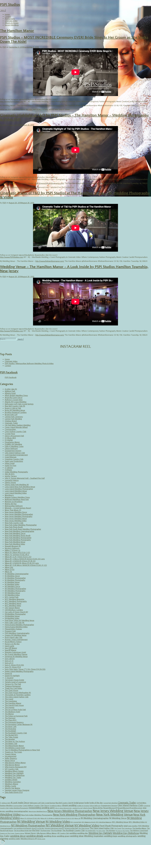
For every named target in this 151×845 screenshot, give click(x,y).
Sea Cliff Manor (11, 648)
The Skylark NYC (11, 735)
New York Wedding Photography (18, 540)
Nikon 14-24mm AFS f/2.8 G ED (17, 553)
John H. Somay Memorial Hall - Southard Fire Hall (69, 808)
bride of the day (96, 803)
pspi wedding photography (22, 828)
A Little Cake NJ (11, 389)
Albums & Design (12, 23)
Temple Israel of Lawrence (15, 682)
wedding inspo (110, 836)
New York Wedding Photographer (18, 538)
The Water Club (11, 744)
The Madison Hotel (12, 712)
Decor (46, 806)
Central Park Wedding (13, 419)
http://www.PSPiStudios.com (11, 101)
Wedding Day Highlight (14, 773)
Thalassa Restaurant (13, 686)
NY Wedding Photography (15, 591)
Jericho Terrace (11, 476)
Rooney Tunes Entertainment (16, 640)
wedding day (82, 833)
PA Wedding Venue (12, 616)
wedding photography (127, 836)
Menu (3, 10)
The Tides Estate (11, 737)
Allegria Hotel (10, 393)
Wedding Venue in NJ (29, 839)
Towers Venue (10, 754)
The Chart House (11, 690)
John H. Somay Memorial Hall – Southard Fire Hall (25, 478)
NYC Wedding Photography (16, 601)
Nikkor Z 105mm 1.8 (12, 550)
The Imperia (9, 707)
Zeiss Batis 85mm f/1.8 (14, 792)
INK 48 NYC (10, 474)
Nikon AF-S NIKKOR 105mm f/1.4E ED (20, 561)
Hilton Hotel (10, 463)
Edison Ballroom (11, 448)
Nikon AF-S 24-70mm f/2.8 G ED (18, 557)
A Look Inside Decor (20, 802)
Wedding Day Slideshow (15, 775)
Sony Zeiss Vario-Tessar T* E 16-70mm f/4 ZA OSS (25, 669)
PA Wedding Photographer (15, 614)
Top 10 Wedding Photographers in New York (22, 750)
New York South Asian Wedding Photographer (23, 529)
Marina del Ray (11, 504)
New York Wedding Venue (15, 542)
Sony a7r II (9, 663)
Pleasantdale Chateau (13, 629)
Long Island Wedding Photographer (19, 489)
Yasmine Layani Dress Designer (17, 790)
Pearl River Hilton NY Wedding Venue (19, 620)
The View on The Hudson (15, 741)
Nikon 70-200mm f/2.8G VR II (17, 555)
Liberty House (10, 482)
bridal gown (79, 803)
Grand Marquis (10, 457)
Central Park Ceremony (14, 417)
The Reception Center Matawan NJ (18, 724)
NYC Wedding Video (13, 606)
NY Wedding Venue (12, 593)
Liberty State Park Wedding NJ (17, 485)
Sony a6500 (10, 659)
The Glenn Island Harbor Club (16, 697)
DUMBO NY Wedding (13, 444)
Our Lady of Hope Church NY (16, 612)
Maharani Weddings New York (17, 499)
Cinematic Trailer (11, 423)
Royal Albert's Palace (13, 642)
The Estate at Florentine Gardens (18, 695)
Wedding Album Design (14, 771)
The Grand (9, 699)
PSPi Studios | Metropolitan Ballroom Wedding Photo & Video (29, 363)
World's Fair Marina (12, 788)
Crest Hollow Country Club (15, 432)
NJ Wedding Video (12, 584)
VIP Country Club (11, 769)
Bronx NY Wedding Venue (15, 410)
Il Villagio (8, 470)
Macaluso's (9, 495)
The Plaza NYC (11, 720)
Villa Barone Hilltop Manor (15, 763)
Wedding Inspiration (13, 782)
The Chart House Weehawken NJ (18, 693)
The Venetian (10, 739)
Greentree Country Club (14, 459)
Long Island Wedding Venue (16, 491)
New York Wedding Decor (15, 533)
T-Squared (9, 678)
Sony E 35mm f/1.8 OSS (14, 665)
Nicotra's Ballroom (12, 548)
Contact (8, 17)
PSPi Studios (10, 4)
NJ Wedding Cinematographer (17, 574)
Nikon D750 (9, 569)
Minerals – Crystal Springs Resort (18, 508)
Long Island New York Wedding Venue (20, 487)
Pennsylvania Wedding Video (16, 627)
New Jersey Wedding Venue (16, 519)
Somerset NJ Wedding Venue (16, 657)
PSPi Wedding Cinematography (17, 633)
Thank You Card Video (13, 688)
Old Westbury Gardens (14, 610)
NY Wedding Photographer (15, 589)
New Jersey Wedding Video (16, 521)
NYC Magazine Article (89, 822)
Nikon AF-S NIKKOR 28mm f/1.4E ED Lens (22, 563)
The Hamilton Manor (17, 31)
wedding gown (63, 836)
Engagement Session (13, 451)
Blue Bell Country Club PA (15, 406)
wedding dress (50, 836)
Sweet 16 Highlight (12, 676)
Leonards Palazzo (12, 480)
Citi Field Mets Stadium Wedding (18, 425)
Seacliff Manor (10, 650)
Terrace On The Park (13, 684)
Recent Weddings (12, 25)
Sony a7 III (9, 661)
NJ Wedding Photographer (15, 578)
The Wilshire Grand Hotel (15, 748)
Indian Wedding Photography (16, 472)
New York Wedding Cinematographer (19, 531)
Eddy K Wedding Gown (14, 446)
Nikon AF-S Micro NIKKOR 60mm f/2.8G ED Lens (25, 559)
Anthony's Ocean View (14, 400)
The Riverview (10, 729)
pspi (126, 825)
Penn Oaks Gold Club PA (14, 623)
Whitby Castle (10, 786)
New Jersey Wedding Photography (18, 516)
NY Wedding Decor (12, 586)
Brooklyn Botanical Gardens (16, 412)
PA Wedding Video (12, 618)
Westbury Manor (11, 784)
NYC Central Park (11, 597)
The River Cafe (10, 727)
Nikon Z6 (8, 572)
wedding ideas (77, 836)
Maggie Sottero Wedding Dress (17, 497)
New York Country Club (14, 523)
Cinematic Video (11, 21)
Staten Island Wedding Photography (19, 671)
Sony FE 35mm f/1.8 (13, 667)
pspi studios (133, 826)
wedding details (11, 780)
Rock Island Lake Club (13, 637)
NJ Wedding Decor (12, 576)
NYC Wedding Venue (13, 603)
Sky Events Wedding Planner (16, 654)
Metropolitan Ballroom (14, 506)
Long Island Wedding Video (16, 493)
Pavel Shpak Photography (111, 826)
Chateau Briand (11, 421)
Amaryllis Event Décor (13, 398)
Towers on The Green (13, 752)
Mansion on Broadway (14, 502)
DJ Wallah (9, 440)
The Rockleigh (10, 731)
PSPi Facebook (9, 372)
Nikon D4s (9, 567)
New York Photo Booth (14, 527)
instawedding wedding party (42, 808)
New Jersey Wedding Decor (16, 512)
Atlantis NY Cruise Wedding (15, 402)
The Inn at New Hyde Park (15, 710)
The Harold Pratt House (14, 705)
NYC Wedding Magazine (14, 599)
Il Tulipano (9, 468)
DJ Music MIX (10, 438)
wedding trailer (14, 839)
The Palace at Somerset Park (16, 716)
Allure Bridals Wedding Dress (16, 395)
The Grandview (11, 701)
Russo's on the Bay (12, 644)
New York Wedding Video (15, 544)
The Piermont (10, 718)
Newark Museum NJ (13, 546)
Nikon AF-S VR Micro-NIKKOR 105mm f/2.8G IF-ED (26, 565)
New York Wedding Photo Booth (17, 536)
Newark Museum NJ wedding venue (129, 808)
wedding (73, 833)
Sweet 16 (8, 673)
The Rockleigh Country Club (16, 733)
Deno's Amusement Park (14, 436)
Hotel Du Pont (10, 465)
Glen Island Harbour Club (15, 453)
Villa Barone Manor (12, 765)
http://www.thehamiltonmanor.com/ (49, 105)
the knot (36, 830)
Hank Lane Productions (14, 461)
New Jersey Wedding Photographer (19, 514)
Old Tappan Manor (12, 608)
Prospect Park (10, 631)
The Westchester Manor (14, 746)
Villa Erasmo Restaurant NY (16, 767)
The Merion (9, 714)
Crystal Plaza (10, 434)
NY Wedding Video (12, 595)
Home (7, 14)
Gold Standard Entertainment (16, 455)
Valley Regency (11, 758)
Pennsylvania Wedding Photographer (19, 625)
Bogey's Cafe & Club (13, 408)
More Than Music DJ (13, 510)
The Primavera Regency (14, 722)
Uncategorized (10, 756)
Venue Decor (10, 761)
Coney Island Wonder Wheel (16, 427)
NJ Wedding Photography (15, 580)
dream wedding (69, 805)
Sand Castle (9, 646)
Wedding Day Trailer (13, 777)
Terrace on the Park (71, 828)
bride (86, 803)
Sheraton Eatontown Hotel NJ (54, 828)
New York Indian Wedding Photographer (21, 525)
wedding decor (18, 836)
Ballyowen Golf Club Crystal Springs (19, 404)
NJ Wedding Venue (12, 582)
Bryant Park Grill (11, 415)
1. (0, 803)
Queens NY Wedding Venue (15, 635)
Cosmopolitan (10, 429)
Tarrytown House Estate (14, 680)
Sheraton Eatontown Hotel (15, 652)
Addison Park (10, 391)
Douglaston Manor (12, 442)
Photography (10, 19)
